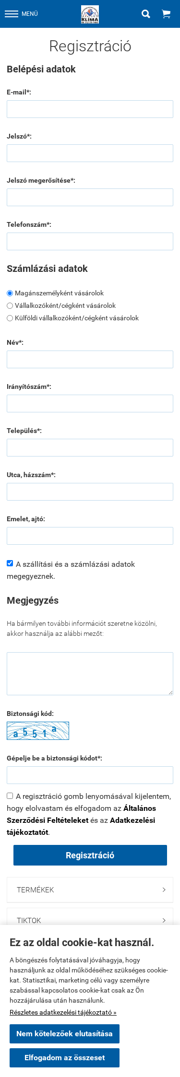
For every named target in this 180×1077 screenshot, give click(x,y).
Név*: (15, 342)
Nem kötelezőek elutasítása (64, 1033)
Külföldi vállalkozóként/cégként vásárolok (77, 318)
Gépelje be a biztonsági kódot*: (54, 758)
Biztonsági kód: (30, 713)
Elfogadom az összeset (64, 1057)
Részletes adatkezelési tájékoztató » (63, 1012)
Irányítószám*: (29, 386)
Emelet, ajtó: (26, 519)
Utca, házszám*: (31, 475)
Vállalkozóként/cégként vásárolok (65, 305)
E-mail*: (19, 92)
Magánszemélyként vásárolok (59, 293)
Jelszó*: (19, 136)
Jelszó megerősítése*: (41, 180)
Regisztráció (90, 855)
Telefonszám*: (29, 224)
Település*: (24, 430)
